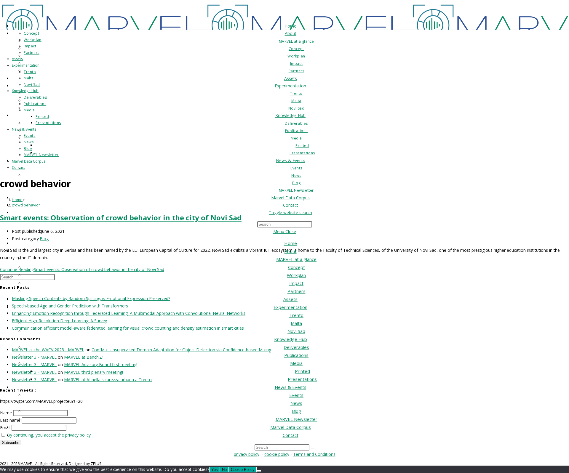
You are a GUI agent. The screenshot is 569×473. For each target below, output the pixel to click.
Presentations (302, 379)
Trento (296, 315)
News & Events (290, 387)
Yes (214, 469)
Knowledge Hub (290, 339)
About (290, 251)
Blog (296, 411)
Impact (296, 283)
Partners (296, 291)
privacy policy (246, 454)
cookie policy (276, 454)
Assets (290, 299)
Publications (296, 355)
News (296, 403)
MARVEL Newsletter (296, 419)
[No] (259, 471)
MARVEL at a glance (296, 259)
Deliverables (296, 347)
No (224, 469)
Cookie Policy (243, 469)
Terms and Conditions (314, 454)
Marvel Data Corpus (290, 427)
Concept (296, 267)
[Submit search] (313, 448)
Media (296, 363)
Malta (296, 323)
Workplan (296, 275)
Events (296, 395)
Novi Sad (296, 331)
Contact (290, 435)
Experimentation (290, 307)
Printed (302, 371)
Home (290, 243)
